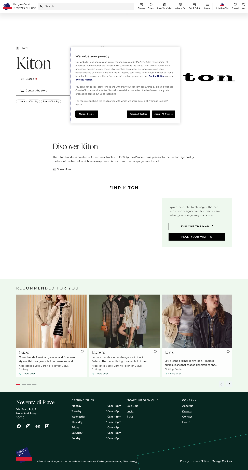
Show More (64, 169)
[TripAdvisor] (37, 426)
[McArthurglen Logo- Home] (7, 6)
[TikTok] (47, 426)
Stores (24, 48)
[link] (24, 6)
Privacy (184, 461)
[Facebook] (19, 426)
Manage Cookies (222, 461)
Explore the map (195, 226)
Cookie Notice (200, 461)
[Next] (229, 384)
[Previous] (221, 384)
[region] (125, 85)
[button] (82, 352)
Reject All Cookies (138, 114)
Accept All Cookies (164, 114)
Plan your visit (194, 236)
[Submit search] (41, 6)
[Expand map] (87, 235)
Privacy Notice (84, 79)
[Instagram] (28, 426)
